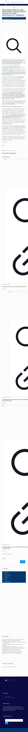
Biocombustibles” (7, 74)
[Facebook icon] (3, 728)
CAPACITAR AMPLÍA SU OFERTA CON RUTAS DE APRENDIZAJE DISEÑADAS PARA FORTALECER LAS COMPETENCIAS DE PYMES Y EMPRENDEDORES (12, 652)
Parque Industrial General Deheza (17, 17)
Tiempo (5, 579)
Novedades (6, 577)
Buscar (4, 558)
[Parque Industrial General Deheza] (14, 2)
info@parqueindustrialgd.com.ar (10, 697)
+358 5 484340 (7, 696)
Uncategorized (7, 581)
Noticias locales (7, 574)
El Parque (6, 572)
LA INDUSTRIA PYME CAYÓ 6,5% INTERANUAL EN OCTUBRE (14, 286)
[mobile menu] (26, 2)
